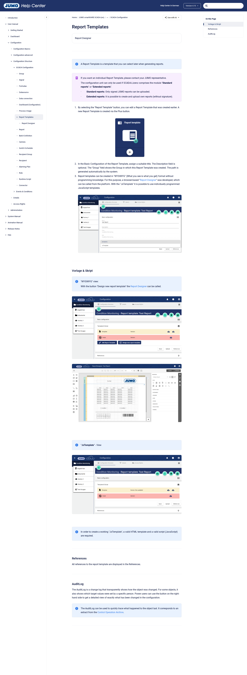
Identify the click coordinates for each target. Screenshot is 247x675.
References (212, 29)
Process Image (25, 111)
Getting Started (17, 30)
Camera (22, 142)
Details (16, 198)
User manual (13, 24)
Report (21, 129)
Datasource (24, 92)
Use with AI (172, 17)
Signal (21, 80)
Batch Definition (25, 136)
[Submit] (206, 5)
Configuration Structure (22, 61)
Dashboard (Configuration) (30, 105)
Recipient (23, 160)
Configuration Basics (21, 49)
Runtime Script (25, 179)
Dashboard (15, 36)
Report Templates (26, 117)
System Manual (14, 216)
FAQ (9, 235)
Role (21, 173)
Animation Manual (15, 222)
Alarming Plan (24, 167)
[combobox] (223, 6)
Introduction (13, 18)
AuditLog (211, 34)
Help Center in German (169, 5)
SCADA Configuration (24, 67)
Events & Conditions (24, 191)
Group (21, 74)
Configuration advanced (23, 55)
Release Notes (14, 229)
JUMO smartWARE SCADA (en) (91, 17)
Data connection (25, 98)
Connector (23, 185)
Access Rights (19, 204)
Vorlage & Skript (214, 24)
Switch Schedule (26, 148)
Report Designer (28, 123)
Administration (16, 210)
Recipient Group (25, 154)
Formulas (23, 86)
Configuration (16, 43)
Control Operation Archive (110, 612)
